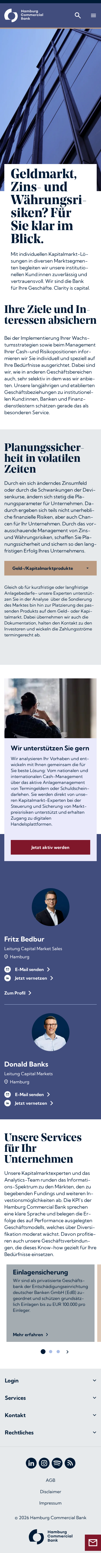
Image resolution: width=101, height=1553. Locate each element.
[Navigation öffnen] (93, 15)
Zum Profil (14, 993)
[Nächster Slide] (67, 1351)
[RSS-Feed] (70, 1463)
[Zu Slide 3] (58, 1351)
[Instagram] (44, 1463)
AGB (50, 1480)
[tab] (50, 1380)
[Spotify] (57, 1463)
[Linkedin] (31, 1463)
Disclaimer (50, 1491)
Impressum (50, 1503)
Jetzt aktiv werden (50, 847)
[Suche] (78, 15)
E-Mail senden (29, 969)
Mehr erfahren (28, 1334)
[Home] (23, 15)
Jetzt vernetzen (31, 978)
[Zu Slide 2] (50, 1351)
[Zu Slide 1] (43, 1351)
